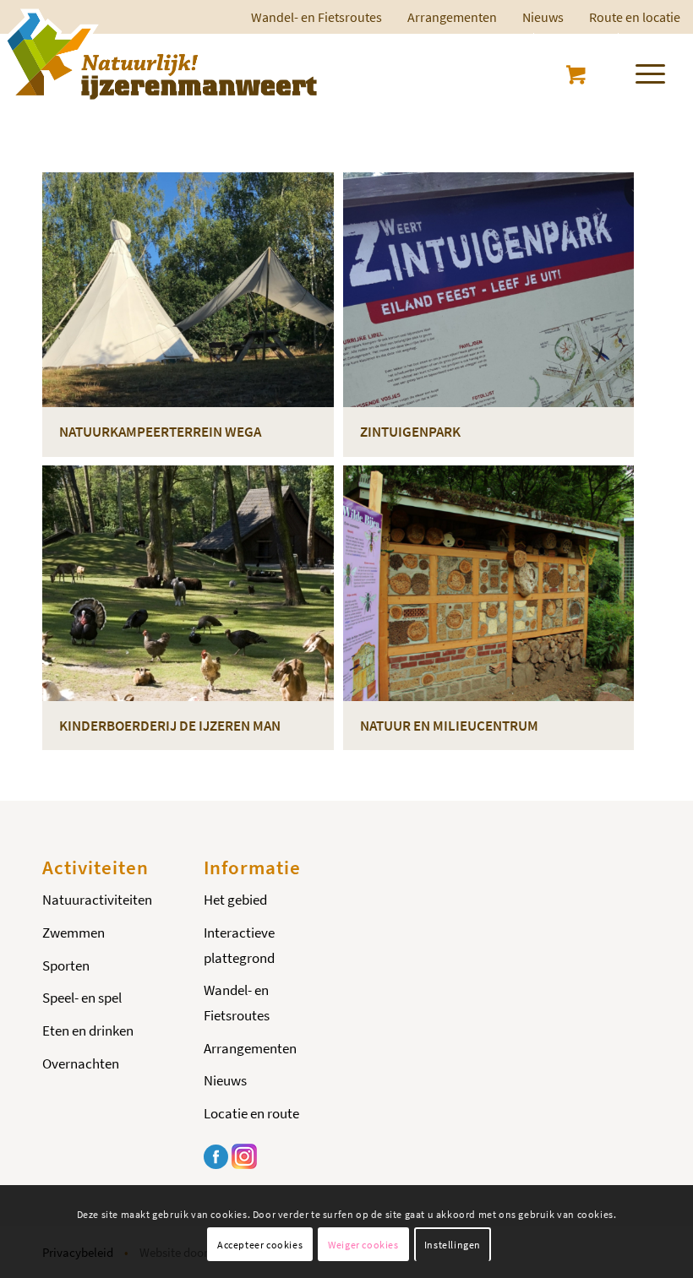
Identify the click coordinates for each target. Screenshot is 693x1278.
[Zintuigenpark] (489, 289)
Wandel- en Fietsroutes (237, 1003)
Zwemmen (73, 932)
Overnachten (80, 1063)
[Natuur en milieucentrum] (489, 582)
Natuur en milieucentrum (449, 725)
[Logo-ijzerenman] (159, 54)
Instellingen (452, 1244)
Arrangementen (452, 16)
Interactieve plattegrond (239, 945)
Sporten (66, 965)
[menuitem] (452, 17)
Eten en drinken (88, 1030)
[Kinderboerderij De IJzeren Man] (188, 582)
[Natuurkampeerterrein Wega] (188, 289)
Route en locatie (634, 16)
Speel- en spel (82, 997)
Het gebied (235, 899)
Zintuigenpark (410, 431)
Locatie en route (251, 1113)
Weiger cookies (363, 1244)
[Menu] (642, 71)
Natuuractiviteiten (97, 899)
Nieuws (543, 16)
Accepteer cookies (260, 1244)
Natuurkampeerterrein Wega (160, 431)
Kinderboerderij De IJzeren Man (170, 725)
